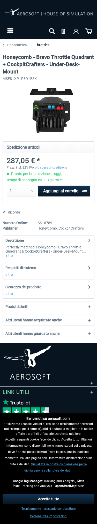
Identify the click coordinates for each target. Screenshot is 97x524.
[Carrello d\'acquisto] (89, 31)
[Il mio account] (76, 31)
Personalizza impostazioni (48, 516)
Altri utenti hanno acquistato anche (33, 320)
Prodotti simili (16, 307)
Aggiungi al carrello (60, 190)
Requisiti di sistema (20, 268)
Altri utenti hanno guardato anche (32, 333)
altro (9, 255)
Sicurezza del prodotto (23, 287)
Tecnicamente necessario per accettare (48, 509)
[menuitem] (9, 31)
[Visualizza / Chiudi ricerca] (51, 31)
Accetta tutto (48, 499)
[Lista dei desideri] (64, 31)
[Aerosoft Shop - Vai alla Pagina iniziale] (48, 15)
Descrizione (14, 240)
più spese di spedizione (51, 167)
